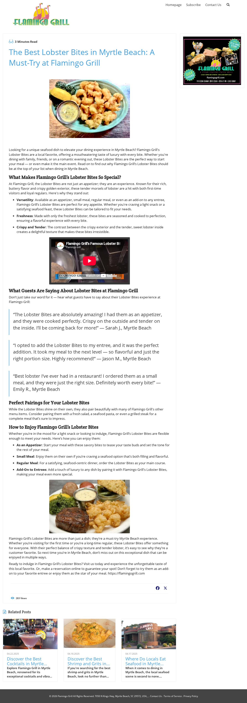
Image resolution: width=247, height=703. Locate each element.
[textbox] (79, 13)
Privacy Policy (191, 696)
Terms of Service (173, 696)
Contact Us (156, 696)
